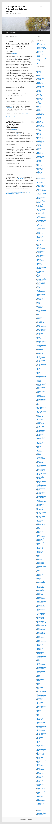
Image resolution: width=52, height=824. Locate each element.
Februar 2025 (39, 82)
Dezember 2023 (40, 97)
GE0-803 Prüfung (40, 504)
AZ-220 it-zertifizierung (41, 342)
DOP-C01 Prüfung (40, 486)
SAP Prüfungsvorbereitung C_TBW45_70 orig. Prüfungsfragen (16, 124)
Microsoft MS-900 (40, 620)
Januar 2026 (39, 74)
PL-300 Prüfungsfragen (41, 733)
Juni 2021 (39, 130)
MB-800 (38, 558)
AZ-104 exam (39, 321)
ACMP (38, 302)
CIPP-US (39, 412)
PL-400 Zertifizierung (41, 735)
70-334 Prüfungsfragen (41, 279)
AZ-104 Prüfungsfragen (41, 326)
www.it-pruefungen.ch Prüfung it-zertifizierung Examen (16, 9)
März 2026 (39, 72)
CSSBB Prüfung (40, 431)
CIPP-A (38, 406)
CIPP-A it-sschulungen (41, 407)
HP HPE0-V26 (40, 509)
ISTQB (38, 528)
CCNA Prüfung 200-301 (41, 402)
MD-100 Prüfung (40, 581)
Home (7, 32)
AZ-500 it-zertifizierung (41, 360)
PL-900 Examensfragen (41, 744)
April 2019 (39, 163)
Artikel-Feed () (41, 812)
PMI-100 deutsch (40, 750)
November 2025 (40, 76)
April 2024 (39, 93)
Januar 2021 (39, 136)
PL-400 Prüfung (40, 734)
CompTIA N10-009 (40, 423)
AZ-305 (38, 352)
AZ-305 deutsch (40, 353)
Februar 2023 (39, 109)
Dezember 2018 (40, 167)
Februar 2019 (39, 165)
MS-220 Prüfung (40, 653)
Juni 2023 (39, 103)
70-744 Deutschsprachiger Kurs (41, 294)
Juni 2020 (39, 145)
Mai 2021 (39, 132)
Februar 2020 (39, 151)
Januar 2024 (39, 95)
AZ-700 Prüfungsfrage (41, 364)
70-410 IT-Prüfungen (41, 280)
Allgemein (39, 315)
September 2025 (40, 78)
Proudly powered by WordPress (26, 819)
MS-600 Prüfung (40, 668)
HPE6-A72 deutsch (41, 517)
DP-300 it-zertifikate (41, 492)
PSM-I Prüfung (40, 757)
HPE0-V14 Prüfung (41, 516)
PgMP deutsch (40, 719)
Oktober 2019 (39, 155)
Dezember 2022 (40, 110)
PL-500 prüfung (40, 737)
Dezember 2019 (40, 152)
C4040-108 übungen (41, 391)
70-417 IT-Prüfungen (41, 282)
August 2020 (39, 142)
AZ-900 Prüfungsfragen (41, 376)
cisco (38, 415)
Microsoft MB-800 (40, 616)
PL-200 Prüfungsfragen (41, 727)
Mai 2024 (39, 91)
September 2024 (40, 86)
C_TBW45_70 (18, 133)
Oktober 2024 (39, 84)
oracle (38, 713)
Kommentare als (41, 813)
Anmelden (39, 810)
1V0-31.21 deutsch (40, 210)
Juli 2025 (39, 79)
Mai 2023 (39, 105)
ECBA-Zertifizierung (41, 499)
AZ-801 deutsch (40, 375)
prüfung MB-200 (40, 752)
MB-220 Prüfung (40, 538)
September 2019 (40, 156)
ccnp (38, 403)
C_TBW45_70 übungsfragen (19, 192)
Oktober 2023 (39, 99)
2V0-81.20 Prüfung (41, 262)
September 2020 (40, 141)
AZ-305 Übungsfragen (41, 358)
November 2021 (40, 124)
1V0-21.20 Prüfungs (41, 206)
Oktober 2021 (39, 125)
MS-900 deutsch (40, 679)
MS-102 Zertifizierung (41, 641)
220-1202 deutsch (40, 249)
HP (37, 508)
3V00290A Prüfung (41, 278)
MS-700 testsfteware (41, 674)
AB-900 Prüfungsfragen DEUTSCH (40, 62)
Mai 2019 (39, 161)
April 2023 (39, 106)
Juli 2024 (39, 89)
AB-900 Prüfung (40, 299)
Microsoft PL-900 (40, 621)
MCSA (38, 568)
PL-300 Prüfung (40, 731)
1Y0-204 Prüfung (40, 212)
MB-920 (38, 564)
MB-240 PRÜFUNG (40, 539)
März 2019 (39, 164)
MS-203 (38, 645)
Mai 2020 (39, 146)
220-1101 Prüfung (40, 243)
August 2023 (39, 101)
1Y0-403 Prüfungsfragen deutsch (40, 225)
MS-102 (38, 640)
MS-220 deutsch (40, 652)
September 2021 (40, 126)
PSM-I (38, 756)
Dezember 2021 (40, 122)
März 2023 (39, 107)
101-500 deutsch (40, 186)
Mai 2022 (39, 120)
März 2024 (39, 94)
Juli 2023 (39, 102)
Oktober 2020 (39, 140)
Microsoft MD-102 (40, 618)
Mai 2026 (39, 71)
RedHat (38, 768)
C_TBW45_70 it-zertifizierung (26, 191)
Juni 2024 (39, 90)
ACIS (38, 301)
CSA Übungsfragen (41, 430)
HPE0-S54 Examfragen (41, 512)
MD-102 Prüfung (40, 591)
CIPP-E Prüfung (40, 408)
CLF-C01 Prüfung (40, 416)
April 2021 (39, 133)
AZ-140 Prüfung (40, 333)
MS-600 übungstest (41, 670)
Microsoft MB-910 (40, 617)
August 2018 (39, 172)
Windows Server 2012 (41, 805)
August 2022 (39, 115)
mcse (38, 571)
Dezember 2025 (40, 75)
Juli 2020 (39, 144)
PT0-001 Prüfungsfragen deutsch (40, 765)
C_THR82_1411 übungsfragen (25, 114)
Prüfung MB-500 (40, 753)
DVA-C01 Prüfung (40, 497)
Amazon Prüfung (40, 317)
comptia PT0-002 (40, 424)
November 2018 (40, 168)
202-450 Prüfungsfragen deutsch (40, 240)
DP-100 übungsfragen (41, 488)
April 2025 (39, 80)
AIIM (38, 314)
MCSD (38, 570)
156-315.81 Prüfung (41, 201)
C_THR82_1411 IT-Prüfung (26, 113)
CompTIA (39, 422)
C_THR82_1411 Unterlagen (10, 116)
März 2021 (39, 134)
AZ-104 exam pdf (40, 322)
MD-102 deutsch (40, 590)
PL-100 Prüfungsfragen (41, 726)
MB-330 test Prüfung (41, 548)
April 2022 (39, 121)
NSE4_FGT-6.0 (40, 690)
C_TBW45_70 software (10, 192)
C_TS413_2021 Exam (41, 470)
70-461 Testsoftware (41, 283)
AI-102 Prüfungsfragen (41, 305)
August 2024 (39, 87)
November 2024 (40, 83)
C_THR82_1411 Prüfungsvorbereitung (12, 114)
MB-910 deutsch (40, 562)
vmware (38, 801)
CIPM (38, 404)
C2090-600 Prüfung (41, 384)
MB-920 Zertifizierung (41, 566)
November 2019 (40, 153)
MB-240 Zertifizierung (41, 540)
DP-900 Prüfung (40, 493)
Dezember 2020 (40, 137)
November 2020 (40, 138)
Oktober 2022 (39, 113)
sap (13, 113)
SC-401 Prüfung (40, 784)
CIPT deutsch (40, 414)
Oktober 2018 (39, 169)
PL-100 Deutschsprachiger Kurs (41, 722)
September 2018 (40, 171)
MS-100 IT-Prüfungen (41, 629)
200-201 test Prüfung (41, 233)
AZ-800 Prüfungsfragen (41, 371)
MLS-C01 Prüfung (40, 628)
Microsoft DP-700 (40, 605)
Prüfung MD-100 (40, 754)
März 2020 (39, 149)
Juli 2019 (39, 159)
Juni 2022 (39, 118)
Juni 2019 (39, 160)
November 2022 (40, 111)
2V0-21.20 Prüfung (41, 251)
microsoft (39, 593)
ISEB (38, 523)
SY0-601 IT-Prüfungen (41, 791)
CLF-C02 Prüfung (40, 420)
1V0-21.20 (39, 205)
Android (39, 318)
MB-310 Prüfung (40, 542)
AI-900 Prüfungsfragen (41, 310)
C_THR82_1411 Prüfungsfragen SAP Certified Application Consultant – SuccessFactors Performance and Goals (17, 46)
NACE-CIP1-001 (40, 686)
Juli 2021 (39, 129)
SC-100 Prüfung (40, 773)
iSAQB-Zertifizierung (41, 521)
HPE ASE (39, 511)
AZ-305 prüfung (40, 354)
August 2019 (39, 157)
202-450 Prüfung (40, 237)
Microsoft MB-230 (40, 614)
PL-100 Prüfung (40, 725)
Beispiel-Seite (12, 32)
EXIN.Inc (39, 503)
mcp (38, 567)
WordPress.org (40, 814)
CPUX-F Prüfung (40, 426)
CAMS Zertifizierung (41, 400)
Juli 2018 (39, 173)
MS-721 (38, 675)
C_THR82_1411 (18, 58)
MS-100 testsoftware (41, 633)
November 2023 (40, 98)
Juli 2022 (39, 117)
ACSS (38, 303)
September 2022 (40, 114)
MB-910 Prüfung (40, 563)
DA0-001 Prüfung (40, 477)
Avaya (38, 319)
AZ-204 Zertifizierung (41, 341)
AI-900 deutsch (40, 306)
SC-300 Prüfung (40, 777)
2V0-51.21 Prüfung (41, 255)
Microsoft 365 (40, 594)
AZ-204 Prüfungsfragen (41, 340)
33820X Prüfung (40, 271)
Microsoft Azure (40, 604)
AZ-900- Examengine (41, 377)
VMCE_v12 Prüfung (41, 800)
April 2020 (39, 148)
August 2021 (39, 128)
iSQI (38, 527)
